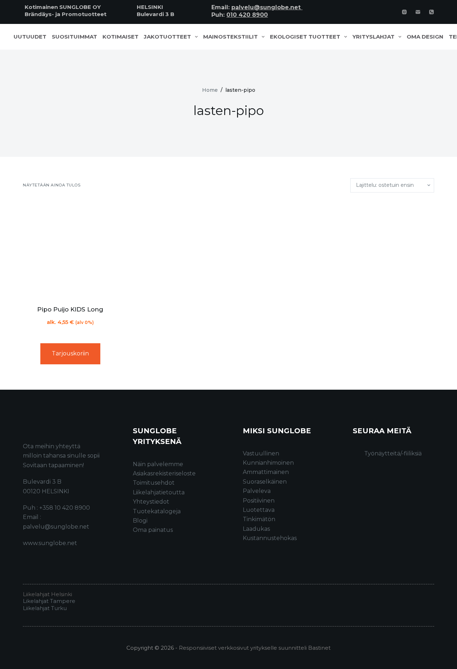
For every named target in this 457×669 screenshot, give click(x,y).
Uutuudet (30, 37)
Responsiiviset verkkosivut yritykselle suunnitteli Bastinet (255, 647)
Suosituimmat (74, 37)
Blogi (140, 520)
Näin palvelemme (158, 464)
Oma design (425, 37)
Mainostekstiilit (230, 37)
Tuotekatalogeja (157, 511)
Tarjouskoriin (70, 353)
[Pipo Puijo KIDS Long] (70, 248)
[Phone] (431, 12)
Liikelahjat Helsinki (47, 594)
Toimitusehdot (154, 482)
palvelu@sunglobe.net (266, 7)
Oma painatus (153, 529)
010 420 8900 (247, 14)
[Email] (418, 12)
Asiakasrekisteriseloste (164, 473)
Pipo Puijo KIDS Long (70, 309)
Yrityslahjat (373, 37)
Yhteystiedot (151, 501)
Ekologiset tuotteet (305, 37)
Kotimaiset (120, 37)
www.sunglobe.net (50, 543)
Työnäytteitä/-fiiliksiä (393, 453)
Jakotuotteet (167, 37)
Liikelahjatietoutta (159, 492)
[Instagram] (404, 12)
